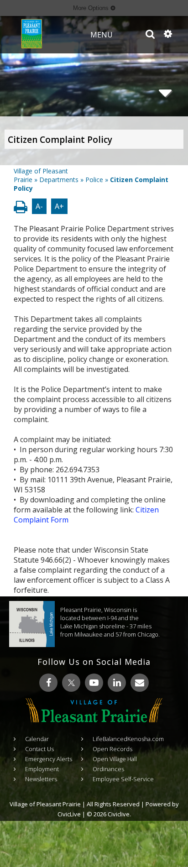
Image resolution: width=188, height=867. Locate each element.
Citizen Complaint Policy (60, 140)
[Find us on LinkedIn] (117, 683)
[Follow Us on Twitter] (71, 683)
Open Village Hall (115, 759)
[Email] (140, 683)
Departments (58, 179)
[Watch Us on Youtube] (94, 683)
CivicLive (69, 814)
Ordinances (108, 769)
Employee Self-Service (123, 779)
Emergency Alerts (48, 759)
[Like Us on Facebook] (48, 683)
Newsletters (41, 779)
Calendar (37, 739)
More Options (91, 8)
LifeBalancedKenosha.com (128, 739)
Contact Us (39, 749)
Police (94, 179)
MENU (101, 35)
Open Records (112, 749)
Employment (42, 769)
